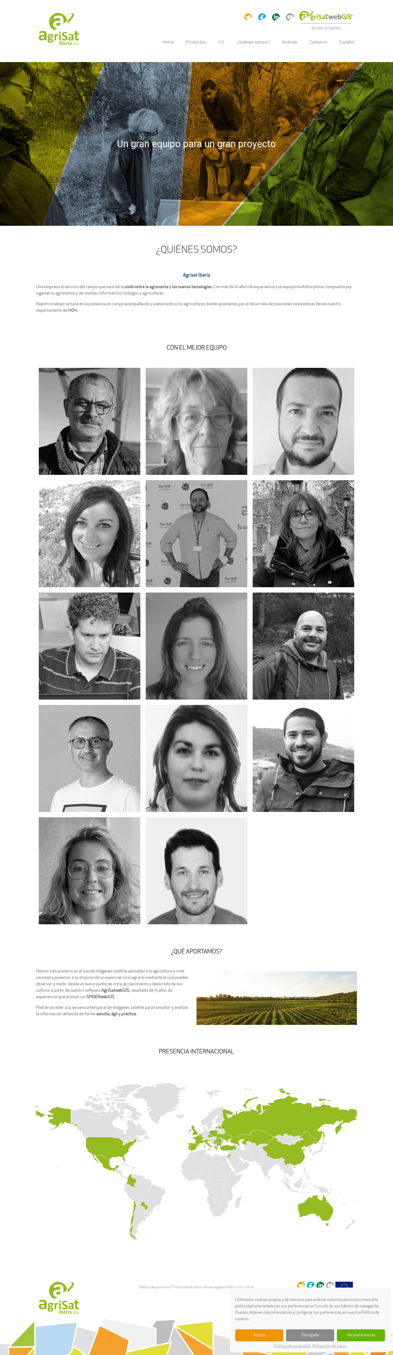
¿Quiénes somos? (253, 42)
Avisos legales (214, 1287)
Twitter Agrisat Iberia (248, 17)
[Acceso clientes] (326, 29)
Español (346, 42)
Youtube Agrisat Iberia (290, 17)
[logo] (60, 30)
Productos (196, 42)
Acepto (259, 1335)
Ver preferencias (361, 1335)
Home (168, 42)
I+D (221, 42)
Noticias (290, 42)
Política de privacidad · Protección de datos (310, 1346)
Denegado (310, 1335)
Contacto (318, 42)
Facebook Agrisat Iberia (262, 17)
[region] (196, 144)
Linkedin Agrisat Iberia (276, 17)
